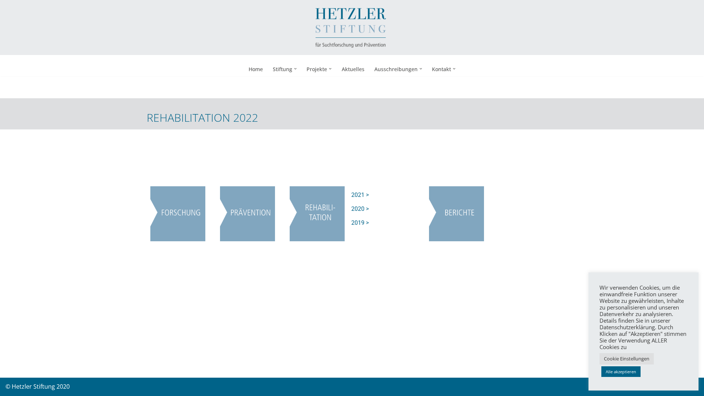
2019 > (360, 222)
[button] (295, 68)
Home (256, 69)
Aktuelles (353, 69)
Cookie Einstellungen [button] (626, 358)
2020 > (360, 208)
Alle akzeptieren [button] (621, 371)
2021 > (360, 194)
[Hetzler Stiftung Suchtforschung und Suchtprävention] (352, 27)
